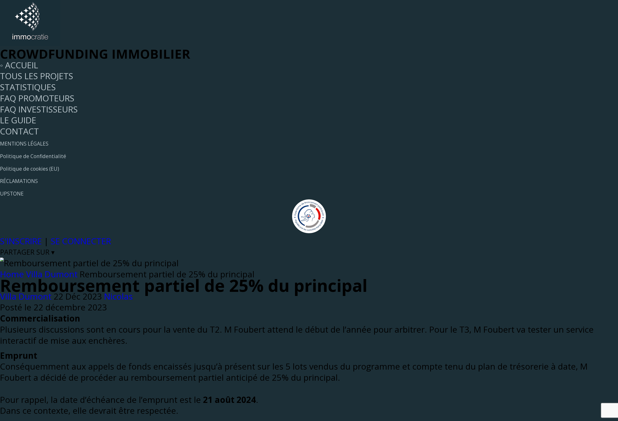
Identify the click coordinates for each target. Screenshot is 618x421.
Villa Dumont (25, 296)
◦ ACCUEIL (19, 65)
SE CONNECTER (81, 241)
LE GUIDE (18, 120)
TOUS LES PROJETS (36, 76)
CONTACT (19, 131)
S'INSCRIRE (21, 241)
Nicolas (118, 296)
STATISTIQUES (28, 87)
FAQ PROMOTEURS (37, 98)
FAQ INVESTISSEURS (39, 109)
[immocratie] (30, 42)
